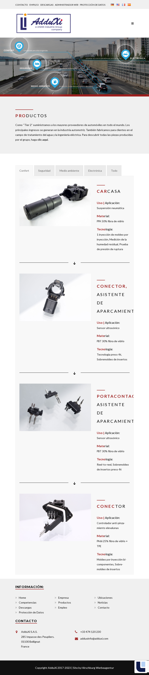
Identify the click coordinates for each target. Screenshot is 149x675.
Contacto (21, 4)
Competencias (27, 602)
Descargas (46, 4)
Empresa (63, 597)
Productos (64, 602)
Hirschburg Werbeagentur (98, 667)
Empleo (34, 4)
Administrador (66, 4)
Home (22, 597)
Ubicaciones (105, 597)
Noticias (103, 602)
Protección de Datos (92, 4)
